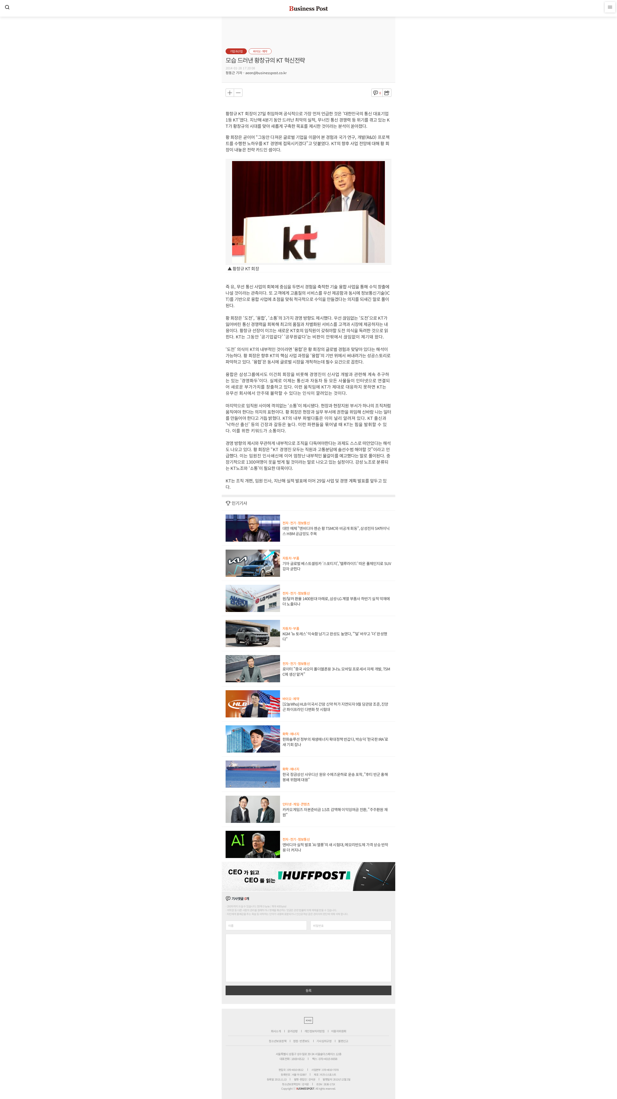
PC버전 (308, 1020)
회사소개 (276, 1031)
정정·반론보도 (301, 1041)
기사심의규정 (323, 1041)
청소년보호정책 (277, 1041)
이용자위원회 (338, 1031)
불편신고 (343, 1041)
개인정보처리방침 (314, 1031)
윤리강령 (293, 1031)
